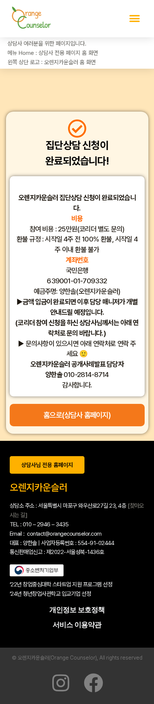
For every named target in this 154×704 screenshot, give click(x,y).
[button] (134, 18)
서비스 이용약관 (77, 625)
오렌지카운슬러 (38, 487)
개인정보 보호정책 (77, 610)
